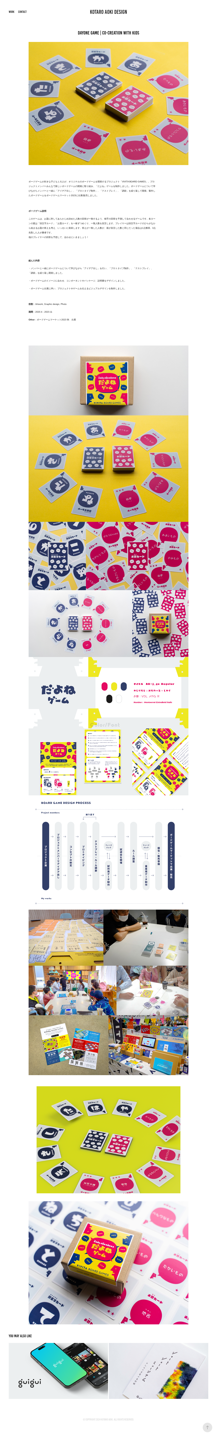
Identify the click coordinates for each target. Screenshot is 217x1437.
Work (11, 12)
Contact (22, 12)
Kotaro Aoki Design (108, 12)
